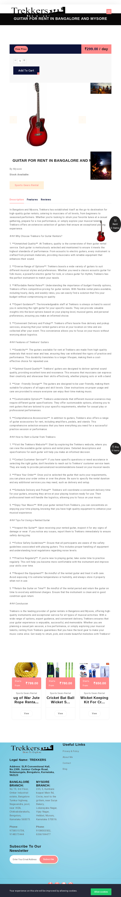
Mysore (17, 169)
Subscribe (48, 859)
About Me (68, 757)
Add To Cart (26, 70)
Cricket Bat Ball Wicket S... (61, 700)
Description (17, 199)
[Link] (26, 671)
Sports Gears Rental (27, 185)
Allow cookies (101, 892)
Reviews (46, 199)
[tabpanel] (48, 116)
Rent (115, 226)
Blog (65, 769)
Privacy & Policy (71, 751)
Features (32, 199)
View (26, 713)
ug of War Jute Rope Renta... (26, 700)
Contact (67, 763)
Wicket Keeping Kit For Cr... (94, 700)
